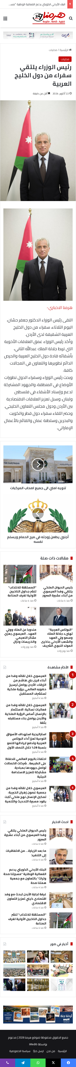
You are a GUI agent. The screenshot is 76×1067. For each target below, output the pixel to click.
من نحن (50, 1050)
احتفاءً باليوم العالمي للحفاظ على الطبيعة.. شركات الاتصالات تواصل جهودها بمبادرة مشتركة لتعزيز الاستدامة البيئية (25, 767)
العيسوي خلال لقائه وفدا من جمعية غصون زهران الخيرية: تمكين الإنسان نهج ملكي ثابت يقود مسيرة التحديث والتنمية (25, 794)
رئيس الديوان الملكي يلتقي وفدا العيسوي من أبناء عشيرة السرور (57, 591)
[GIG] (38, 34)
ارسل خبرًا (38, 1050)
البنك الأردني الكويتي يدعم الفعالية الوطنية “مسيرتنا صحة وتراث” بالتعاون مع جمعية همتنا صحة (24, 876)
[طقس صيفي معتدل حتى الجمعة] (14, 970)
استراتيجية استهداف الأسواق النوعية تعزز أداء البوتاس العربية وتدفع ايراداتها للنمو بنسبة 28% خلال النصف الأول (26, 740)
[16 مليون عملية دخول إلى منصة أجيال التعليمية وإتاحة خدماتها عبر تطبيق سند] (62, 985)
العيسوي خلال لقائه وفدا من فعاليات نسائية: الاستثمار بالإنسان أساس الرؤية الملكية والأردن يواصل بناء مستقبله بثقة (25, 713)
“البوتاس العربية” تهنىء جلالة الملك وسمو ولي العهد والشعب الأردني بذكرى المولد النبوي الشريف (57, 637)
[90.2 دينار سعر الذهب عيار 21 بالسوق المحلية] (38, 985)
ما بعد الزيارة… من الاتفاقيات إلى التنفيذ (26, 853)
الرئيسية (64, 49)
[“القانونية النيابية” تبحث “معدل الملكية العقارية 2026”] (62, 956)
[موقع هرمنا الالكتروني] (48, 18)
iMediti (33, 1044)
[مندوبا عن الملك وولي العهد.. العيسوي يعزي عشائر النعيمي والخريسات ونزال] (19, 616)
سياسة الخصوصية (19, 1050)
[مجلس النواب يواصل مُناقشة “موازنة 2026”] (14, 956)
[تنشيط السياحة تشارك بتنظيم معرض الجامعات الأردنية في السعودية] (38, 970)
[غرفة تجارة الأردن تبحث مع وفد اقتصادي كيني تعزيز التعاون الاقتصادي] (61, 900)
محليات (53, 49)
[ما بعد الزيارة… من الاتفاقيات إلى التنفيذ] (61, 856)
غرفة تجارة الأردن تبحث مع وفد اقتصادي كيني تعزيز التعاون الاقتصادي (25, 898)
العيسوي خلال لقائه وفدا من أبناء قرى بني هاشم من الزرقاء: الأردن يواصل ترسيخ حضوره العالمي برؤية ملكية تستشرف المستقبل (26, 684)
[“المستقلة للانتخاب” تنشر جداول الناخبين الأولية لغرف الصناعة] (19, 574)
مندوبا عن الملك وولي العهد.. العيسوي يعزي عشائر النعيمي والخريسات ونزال (20, 635)
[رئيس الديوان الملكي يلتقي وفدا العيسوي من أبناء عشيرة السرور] (56, 574)
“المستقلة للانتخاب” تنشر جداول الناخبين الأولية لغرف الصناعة (22, 591)
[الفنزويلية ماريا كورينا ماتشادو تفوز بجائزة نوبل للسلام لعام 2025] (38, 956)
